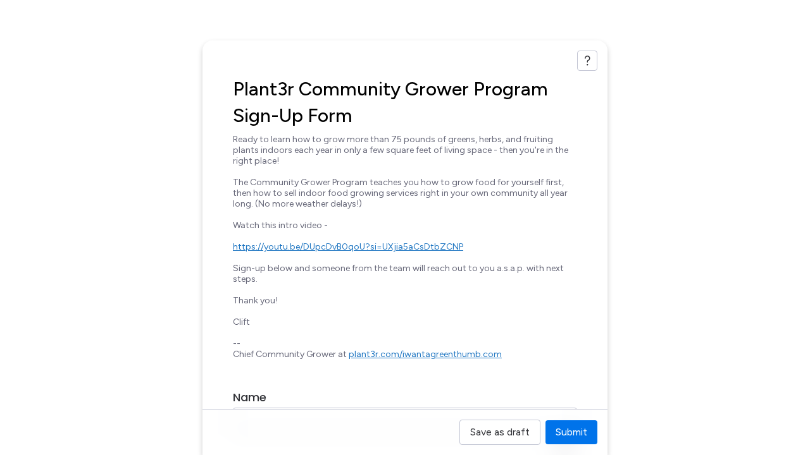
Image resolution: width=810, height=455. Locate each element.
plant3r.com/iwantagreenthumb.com (425, 354)
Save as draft (500, 432)
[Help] (587, 61)
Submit (571, 432)
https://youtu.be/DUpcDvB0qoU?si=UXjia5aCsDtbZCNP (348, 246)
